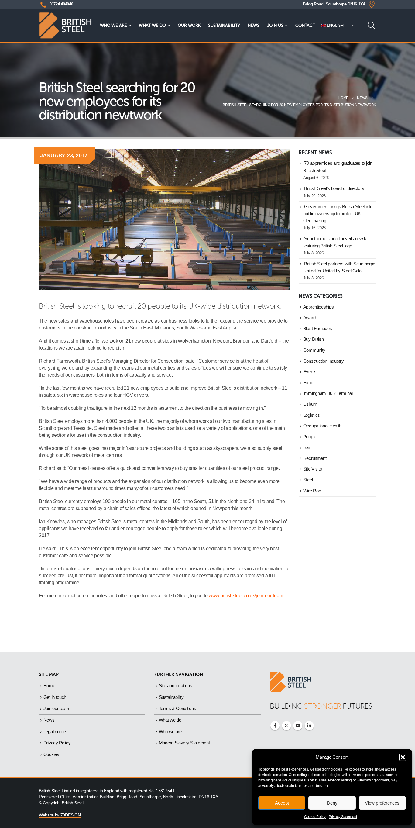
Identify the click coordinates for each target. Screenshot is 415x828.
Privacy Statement (343, 817)
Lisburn (310, 404)
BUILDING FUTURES (321, 706)
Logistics (311, 415)
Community (314, 350)
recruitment (315, 458)
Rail (306, 447)
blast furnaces (317, 328)
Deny (332, 803)
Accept (282, 803)
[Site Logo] (65, 25)
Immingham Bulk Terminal (328, 393)
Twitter (286, 725)
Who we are (113, 25)
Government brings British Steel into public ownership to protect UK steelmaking (337, 213)
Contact (305, 25)
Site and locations (175, 685)
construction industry (323, 361)
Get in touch (54, 697)
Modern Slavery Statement (184, 742)
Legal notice (54, 731)
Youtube (297, 725)
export (309, 382)
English (335, 25)
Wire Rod (312, 490)
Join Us (275, 25)
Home (49, 685)
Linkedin (309, 725)
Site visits (312, 469)
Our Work (189, 25)
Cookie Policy (315, 817)
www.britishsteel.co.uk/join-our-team (246, 595)
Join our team (56, 708)
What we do (152, 25)
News (253, 25)
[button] (403, 757)
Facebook (275, 725)
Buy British (313, 339)
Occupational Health (322, 425)
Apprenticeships (318, 307)
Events (310, 371)
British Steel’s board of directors (334, 188)
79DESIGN (70, 815)
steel (308, 480)
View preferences (382, 803)
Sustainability (224, 25)
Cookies (51, 754)
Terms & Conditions (177, 708)
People (309, 436)
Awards (310, 317)
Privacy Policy (57, 742)
